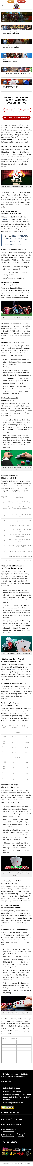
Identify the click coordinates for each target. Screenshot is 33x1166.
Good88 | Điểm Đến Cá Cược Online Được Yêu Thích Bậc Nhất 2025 (12, 46)
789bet (15, 236)
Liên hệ (23, 1076)
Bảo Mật (4, 1076)
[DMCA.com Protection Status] (7, 1107)
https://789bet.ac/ (20, 239)
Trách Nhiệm (14, 1076)
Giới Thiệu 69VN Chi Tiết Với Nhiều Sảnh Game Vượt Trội (10, 60)
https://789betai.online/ (12, 245)
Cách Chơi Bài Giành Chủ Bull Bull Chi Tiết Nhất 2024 (16, 73)
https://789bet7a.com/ (12, 242)
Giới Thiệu (5, 1074)
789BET (23, 236)
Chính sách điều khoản (19, 1074)
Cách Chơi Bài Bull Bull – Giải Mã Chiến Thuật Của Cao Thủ (10, 87)
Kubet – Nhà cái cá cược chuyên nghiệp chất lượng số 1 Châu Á (11, 32)
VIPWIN (4, 219)
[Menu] (2, 6)
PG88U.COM (14, 669)
